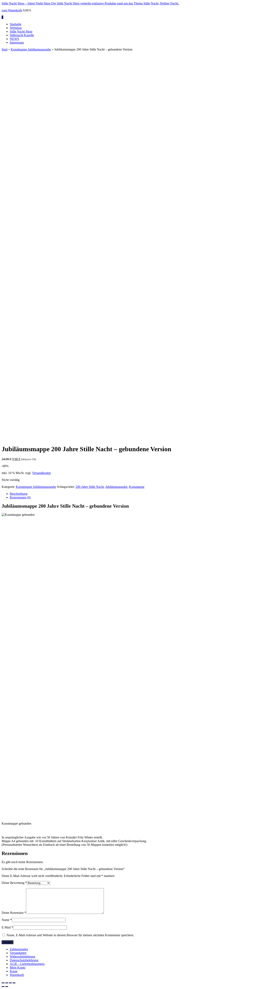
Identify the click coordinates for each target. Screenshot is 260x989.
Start (5, 49)
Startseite (15, 24)
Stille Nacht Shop (21, 31)
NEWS (14, 39)
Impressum (17, 42)
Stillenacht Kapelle (22, 35)
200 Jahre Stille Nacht (90, 704)
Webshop (16, 28)
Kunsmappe (136, 704)
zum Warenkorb (12, 10)
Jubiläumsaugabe (116, 704)
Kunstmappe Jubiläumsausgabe (31, 49)
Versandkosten (41, 690)
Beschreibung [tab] (18, 711)
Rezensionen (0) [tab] (20, 715)
